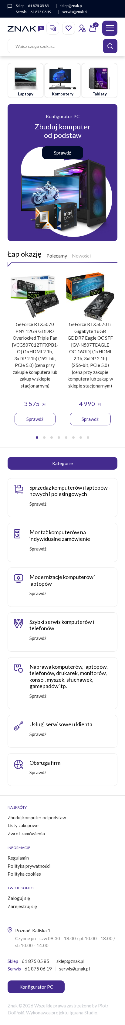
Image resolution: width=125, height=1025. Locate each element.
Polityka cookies (24, 874)
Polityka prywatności (29, 866)
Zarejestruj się (22, 906)
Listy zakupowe (23, 825)
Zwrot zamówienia (26, 833)
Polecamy (56, 255)
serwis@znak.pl (74, 11)
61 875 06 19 (40, 11)
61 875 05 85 (38, 5)
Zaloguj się (19, 898)
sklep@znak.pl (71, 5)
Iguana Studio (83, 1012)
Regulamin (18, 857)
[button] (37, 437)
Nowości (81, 255)
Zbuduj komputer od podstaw (37, 817)
